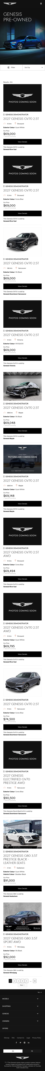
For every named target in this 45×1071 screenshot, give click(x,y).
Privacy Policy (36, 1038)
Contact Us (20, 1038)
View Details (22, 142)
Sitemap (6, 1038)
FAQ (13, 1038)
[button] (33, 68)
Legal (28, 1038)
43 (35, 981)
